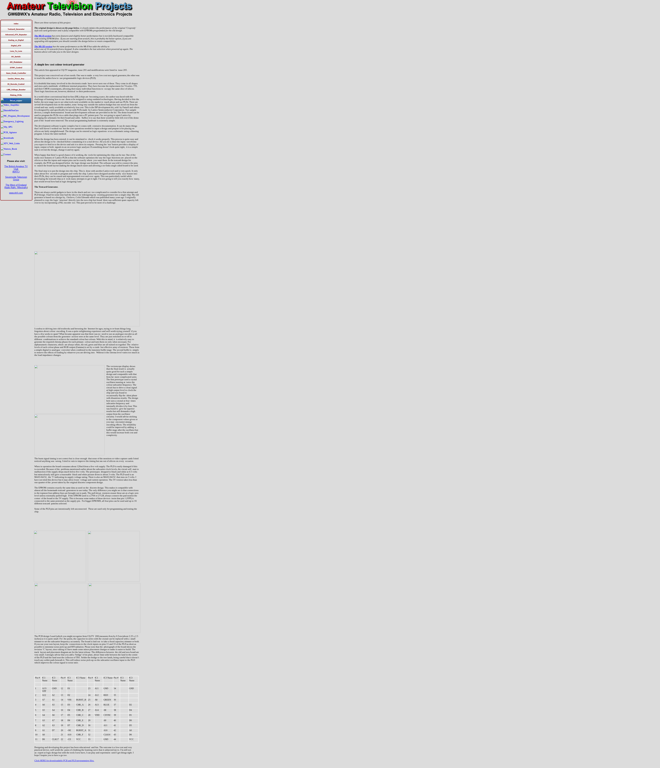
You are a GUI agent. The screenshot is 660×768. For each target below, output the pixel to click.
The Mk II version (42, 36)
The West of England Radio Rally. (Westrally (15, 186)
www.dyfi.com (16, 193)
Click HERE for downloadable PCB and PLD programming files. (64, 760)
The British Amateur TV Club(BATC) (16, 169)
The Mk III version (43, 46)
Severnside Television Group (16, 178)
